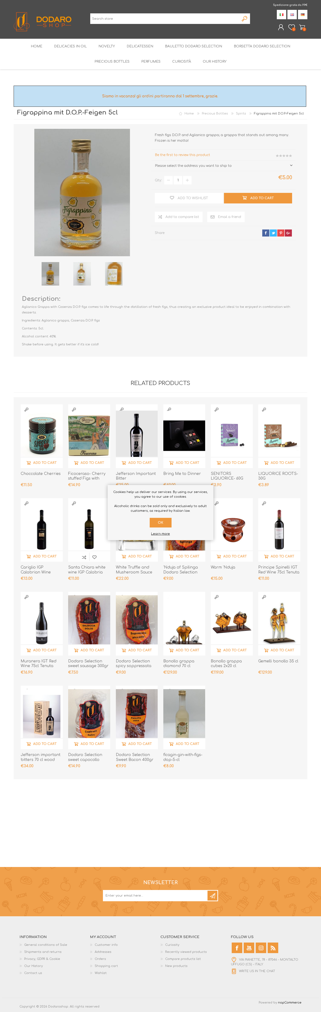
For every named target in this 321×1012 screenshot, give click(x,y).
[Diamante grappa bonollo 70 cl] (184, 623)
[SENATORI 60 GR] (232, 436)
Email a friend (229, 217)
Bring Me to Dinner (182, 474)
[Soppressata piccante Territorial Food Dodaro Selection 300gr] (137, 623)
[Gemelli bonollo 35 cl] (279, 623)
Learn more (160, 533)
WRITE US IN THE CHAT (257, 971)
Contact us (33, 973)
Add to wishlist (94, 557)
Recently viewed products (186, 952)
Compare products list (183, 959)
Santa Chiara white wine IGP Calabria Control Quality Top (87, 572)
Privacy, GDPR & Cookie (42, 959)
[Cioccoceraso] (42, 436)
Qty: (158, 180)
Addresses (103, 952)
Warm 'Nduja (223, 567)
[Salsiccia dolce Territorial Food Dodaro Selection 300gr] (89, 623)
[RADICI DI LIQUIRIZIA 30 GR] (279, 436)
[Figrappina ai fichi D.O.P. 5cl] (50, 274)
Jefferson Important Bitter (136, 476)
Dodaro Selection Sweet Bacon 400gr (134, 757)
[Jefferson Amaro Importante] (137, 436)
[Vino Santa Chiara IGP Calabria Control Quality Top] (89, 530)
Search (244, 18)
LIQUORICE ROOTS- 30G (278, 476)
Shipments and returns (43, 952)
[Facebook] (237, 948)
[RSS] (273, 948)
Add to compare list (182, 217)
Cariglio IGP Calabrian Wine (36, 569)
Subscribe (212, 896)
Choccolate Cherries (41, 474)
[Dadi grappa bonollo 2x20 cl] (232, 623)
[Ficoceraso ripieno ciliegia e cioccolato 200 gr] (89, 436)
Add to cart (45, 462)
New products (176, 966)
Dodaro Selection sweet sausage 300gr (88, 663)
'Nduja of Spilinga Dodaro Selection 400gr (180, 572)
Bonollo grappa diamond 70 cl (178, 663)
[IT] (281, 14)
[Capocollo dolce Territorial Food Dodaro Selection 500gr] (89, 717)
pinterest (280, 233)
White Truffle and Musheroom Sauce (134, 569)
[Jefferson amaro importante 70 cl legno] (42, 717)
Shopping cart (302, 27)
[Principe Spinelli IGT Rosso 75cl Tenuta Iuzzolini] (279, 530)
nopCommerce (289, 1002)
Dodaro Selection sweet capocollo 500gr (85, 760)
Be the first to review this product (182, 155)
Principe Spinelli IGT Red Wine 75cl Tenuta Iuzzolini (278, 572)
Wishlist (101, 973)
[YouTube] (249, 948)
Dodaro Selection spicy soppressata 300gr (133, 666)
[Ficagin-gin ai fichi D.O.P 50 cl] (184, 717)
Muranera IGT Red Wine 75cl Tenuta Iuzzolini (38, 666)
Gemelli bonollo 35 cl (278, 661)
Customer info (106, 945)
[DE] (302, 14)
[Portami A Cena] (184, 436)
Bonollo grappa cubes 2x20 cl (226, 663)
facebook (265, 233)
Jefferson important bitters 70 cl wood (40, 757)
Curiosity (172, 945)
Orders (100, 959)
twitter (273, 233)
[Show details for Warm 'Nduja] (232, 530)
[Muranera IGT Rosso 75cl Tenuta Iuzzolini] (42, 623)
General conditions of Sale (45, 945)
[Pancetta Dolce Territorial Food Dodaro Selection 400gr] (137, 717)
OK (160, 522)
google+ (288, 233)
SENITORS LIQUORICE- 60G (227, 476)
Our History (33, 966)
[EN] (292, 14)
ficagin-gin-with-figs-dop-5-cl (182, 757)
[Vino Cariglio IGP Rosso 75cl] (42, 530)
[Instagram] (261, 948)
